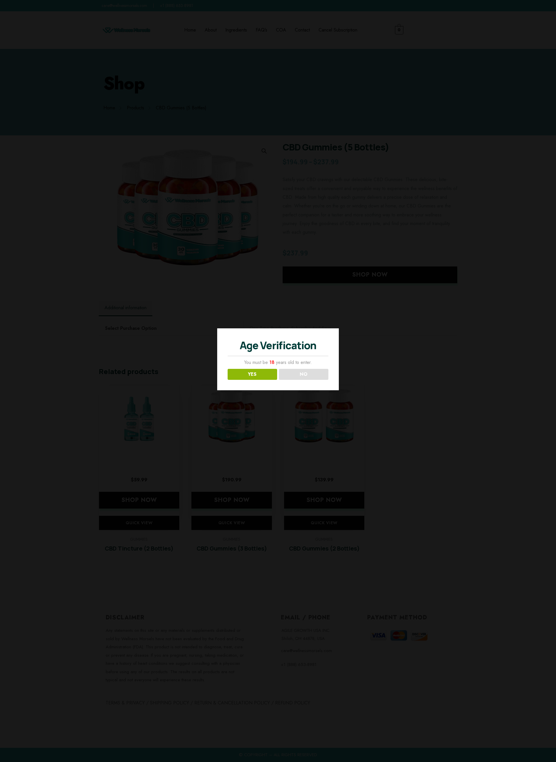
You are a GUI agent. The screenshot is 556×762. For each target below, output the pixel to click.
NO (304, 374)
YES (252, 374)
